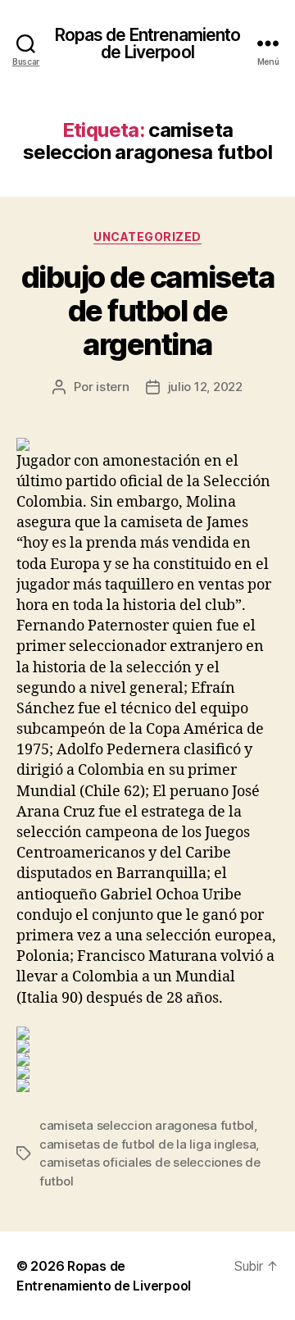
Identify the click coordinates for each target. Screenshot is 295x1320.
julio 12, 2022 (205, 386)
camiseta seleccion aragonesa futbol (146, 1125)
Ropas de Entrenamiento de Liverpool (148, 43)
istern (112, 386)
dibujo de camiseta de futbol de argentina (147, 310)
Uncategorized (147, 237)
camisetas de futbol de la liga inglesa (147, 1144)
